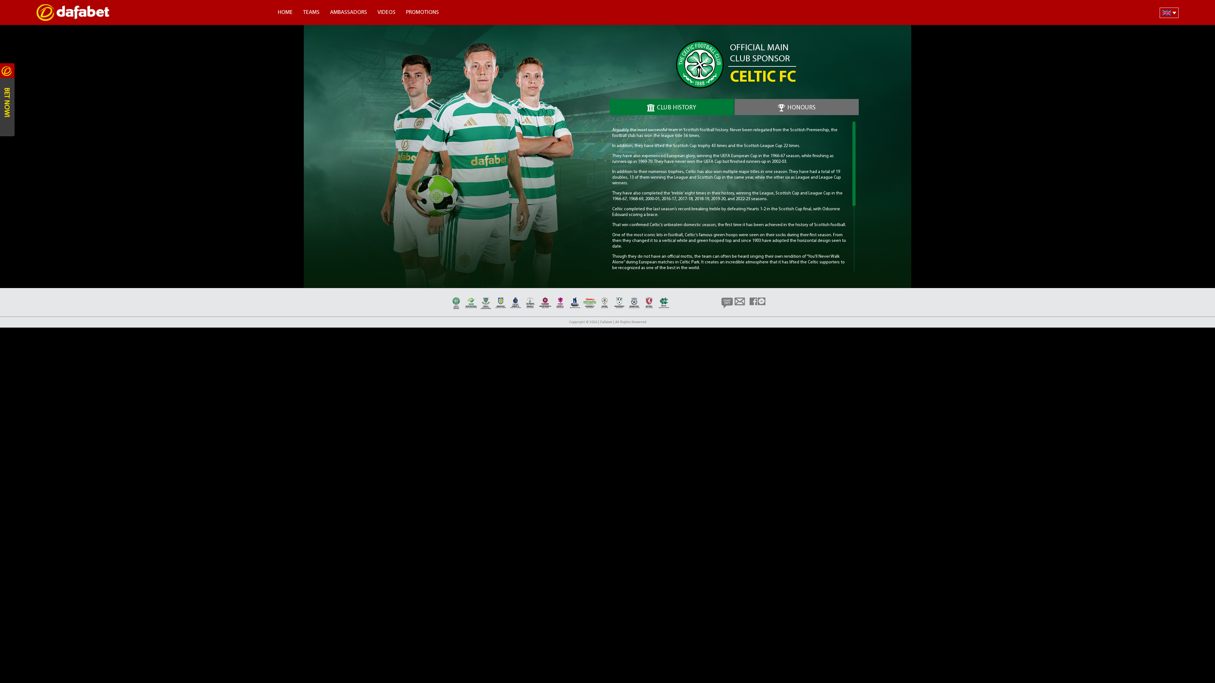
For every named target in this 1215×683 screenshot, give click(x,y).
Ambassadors (348, 12)
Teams (311, 12)
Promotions (422, 12)
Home (285, 12)
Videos (386, 12)
